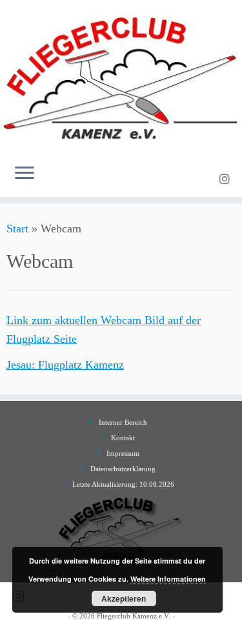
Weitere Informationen (168, 579)
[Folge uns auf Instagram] (226, 179)
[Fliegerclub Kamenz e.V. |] (121, 76)
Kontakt (123, 438)
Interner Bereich (123, 422)
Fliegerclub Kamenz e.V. (133, 616)
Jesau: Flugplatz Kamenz (65, 364)
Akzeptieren (123, 598)
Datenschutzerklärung (123, 469)
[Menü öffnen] (24, 173)
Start (17, 228)
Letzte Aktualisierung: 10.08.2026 (123, 484)
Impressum (122, 453)
